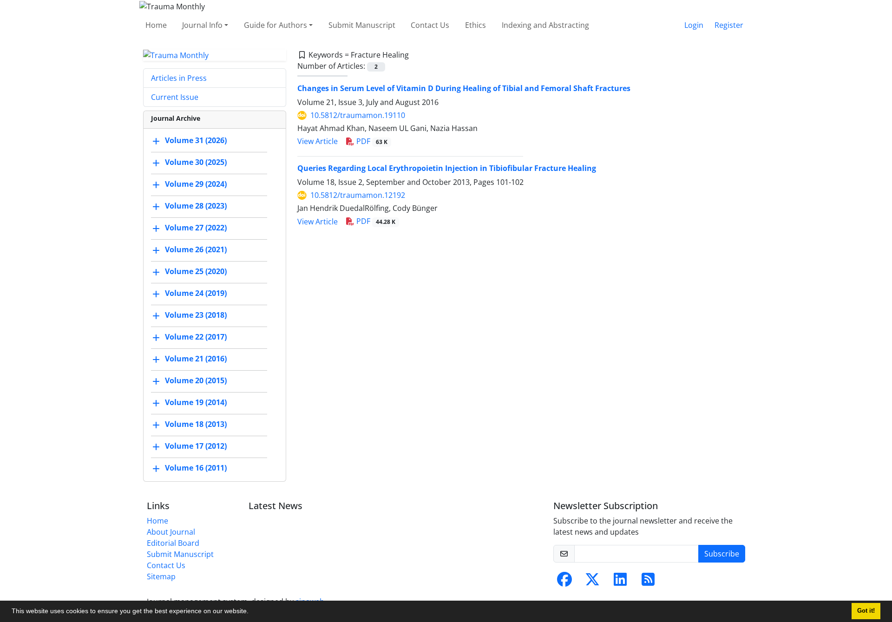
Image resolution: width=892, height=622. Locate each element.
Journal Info (202, 25)
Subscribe (721, 554)
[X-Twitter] (592, 582)
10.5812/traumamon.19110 (357, 115)
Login (693, 25)
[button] (251, 612)
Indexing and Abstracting (545, 25)
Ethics (475, 25)
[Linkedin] (620, 582)
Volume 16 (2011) (196, 468)
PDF (370, 141)
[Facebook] (564, 582)
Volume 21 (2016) (196, 359)
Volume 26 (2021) (196, 250)
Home (156, 25)
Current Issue (174, 97)
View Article (317, 141)
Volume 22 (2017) (196, 337)
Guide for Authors (275, 25)
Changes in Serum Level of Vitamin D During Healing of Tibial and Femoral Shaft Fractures (463, 88)
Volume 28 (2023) (196, 206)
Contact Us (430, 25)
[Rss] (648, 582)
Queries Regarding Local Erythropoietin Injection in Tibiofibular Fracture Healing (446, 168)
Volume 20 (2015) (196, 381)
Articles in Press (179, 78)
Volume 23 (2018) (196, 315)
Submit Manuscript (361, 25)
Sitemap (161, 576)
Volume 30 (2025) (196, 162)
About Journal (171, 532)
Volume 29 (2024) (196, 184)
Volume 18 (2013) (196, 424)
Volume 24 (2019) (196, 293)
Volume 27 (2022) (196, 228)
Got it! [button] (866, 611)
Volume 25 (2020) (196, 272)
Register (729, 25)
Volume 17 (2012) (196, 446)
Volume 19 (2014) (196, 403)
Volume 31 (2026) (196, 141)
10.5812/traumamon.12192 (357, 195)
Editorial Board (173, 543)
